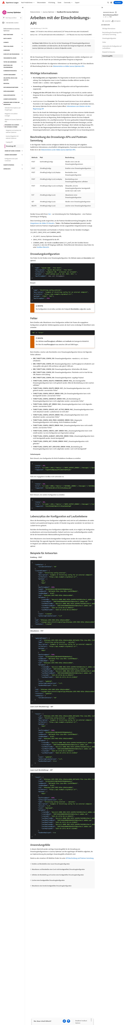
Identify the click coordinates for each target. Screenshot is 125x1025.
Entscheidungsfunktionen (11, 87)
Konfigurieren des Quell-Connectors (11, 160)
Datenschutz (7, 169)
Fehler (104, 42)
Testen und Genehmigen (10, 62)
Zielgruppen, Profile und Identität (10, 79)
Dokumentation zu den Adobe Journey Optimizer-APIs (58, 150)
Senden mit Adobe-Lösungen (12, 151)
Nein (110, 16)
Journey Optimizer (48, 12)
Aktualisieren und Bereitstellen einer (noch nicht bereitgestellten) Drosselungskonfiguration (58, 869)
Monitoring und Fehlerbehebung (8, 66)
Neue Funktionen (8, 34)
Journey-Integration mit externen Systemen (12, 137)
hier (49, 214)
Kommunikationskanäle (10, 70)
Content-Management (10, 74)
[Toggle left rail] (23, 8)
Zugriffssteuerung (9, 165)
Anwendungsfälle (107, 56)
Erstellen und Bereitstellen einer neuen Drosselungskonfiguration (51, 864)
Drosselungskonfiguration (109, 38)
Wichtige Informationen (108, 28)
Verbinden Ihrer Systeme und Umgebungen (11, 103)
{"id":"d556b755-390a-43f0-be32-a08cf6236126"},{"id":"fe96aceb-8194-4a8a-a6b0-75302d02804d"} (62, 31)
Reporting (6, 83)
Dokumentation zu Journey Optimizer (12, 30)
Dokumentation (35, 12)
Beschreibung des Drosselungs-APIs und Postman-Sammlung (111, 33)
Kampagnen (7, 50)
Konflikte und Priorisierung (11, 54)
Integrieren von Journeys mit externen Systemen (12, 126)
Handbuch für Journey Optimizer (68, 12)
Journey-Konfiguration (10, 99)
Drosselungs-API (11, 146)
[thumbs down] (68, 1021)
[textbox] (12, 18)
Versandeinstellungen (10, 58)
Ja (105, 16)
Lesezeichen (107, 21)
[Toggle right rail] (102, 8)
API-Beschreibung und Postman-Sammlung (80, 858)
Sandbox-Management (11, 154)
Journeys (6, 42)
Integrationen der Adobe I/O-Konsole (42, 223)
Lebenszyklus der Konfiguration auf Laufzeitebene (111, 47)
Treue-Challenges (8, 46)
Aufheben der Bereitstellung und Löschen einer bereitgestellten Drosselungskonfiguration (58, 875)
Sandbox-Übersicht (43, 247)
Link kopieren (117, 21)
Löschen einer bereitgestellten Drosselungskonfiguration (48, 880)
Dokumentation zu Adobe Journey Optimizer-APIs (68, 66)
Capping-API (9, 142)
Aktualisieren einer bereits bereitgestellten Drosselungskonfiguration (51, 886)
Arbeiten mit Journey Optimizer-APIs (13, 120)
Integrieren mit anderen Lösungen (11, 115)
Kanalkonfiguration (9, 95)
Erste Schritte (7, 38)
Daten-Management (9, 91)
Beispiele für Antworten (108, 52)
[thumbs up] (64, 1021)
